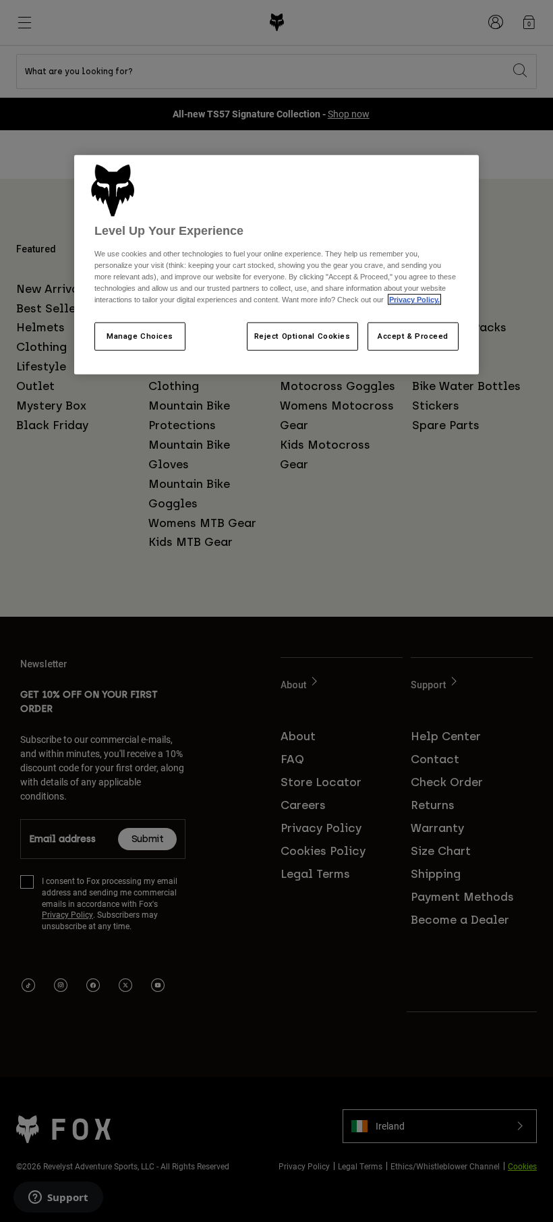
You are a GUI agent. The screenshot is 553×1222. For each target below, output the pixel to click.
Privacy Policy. (414, 300)
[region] (276, 264)
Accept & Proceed (413, 336)
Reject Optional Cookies (302, 336)
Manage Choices (140, 336)
